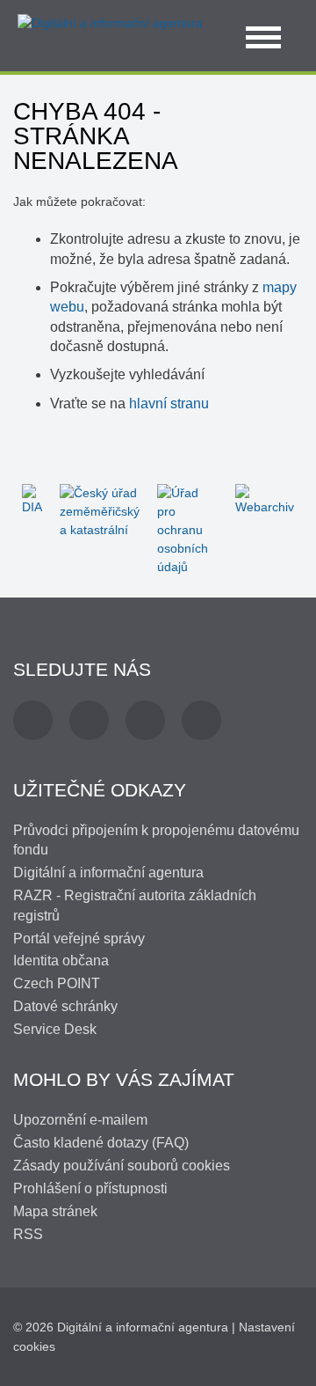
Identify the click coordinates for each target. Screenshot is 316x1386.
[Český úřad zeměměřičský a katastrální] (100, 510)
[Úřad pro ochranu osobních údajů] (187, 529)
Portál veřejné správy (79, 938)
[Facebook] (33, 720)
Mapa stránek (55, 1211)
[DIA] (32, 499)
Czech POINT (56, 983)
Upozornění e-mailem (80, 1119)
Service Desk (55, 1029)
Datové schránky (65, 1006)
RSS (28, 1234)
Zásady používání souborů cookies (121, 1165)
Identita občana (61, 960)
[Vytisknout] (291, 113)
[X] (89, 720)
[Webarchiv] (264, 499)
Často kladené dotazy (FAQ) (101, 1142)
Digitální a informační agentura (108, 872)
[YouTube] (145, 720)
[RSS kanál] (201, 720)
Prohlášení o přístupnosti (90, 1188)
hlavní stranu (169, 403)
